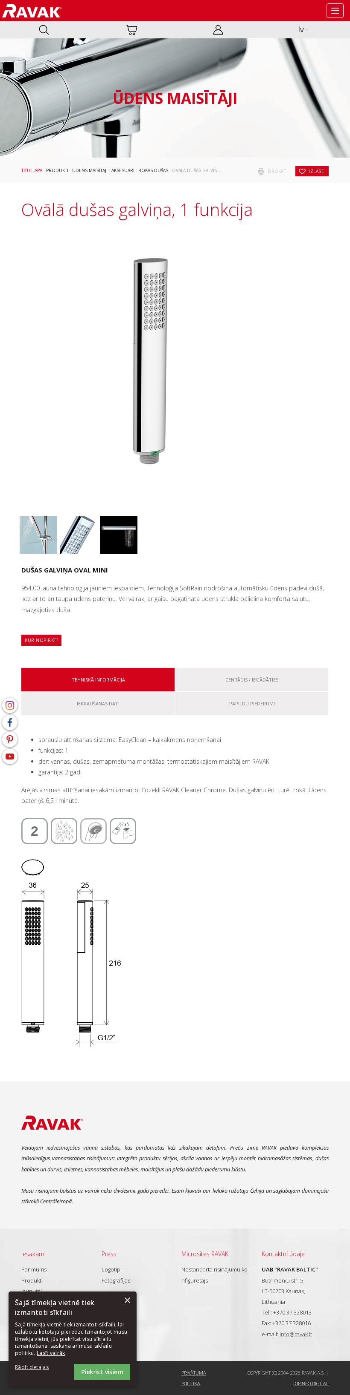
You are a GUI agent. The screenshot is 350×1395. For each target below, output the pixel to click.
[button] (38, 1367)
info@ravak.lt (296, 1334)
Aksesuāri (122, 170)
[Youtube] (10, 756)
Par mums (34, 1269)
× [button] (127, 1300)
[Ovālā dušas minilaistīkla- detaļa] (78, 535)
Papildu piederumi (252, 703)
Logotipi (112, 1269)
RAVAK (32, 10)
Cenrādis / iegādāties (251, 679)
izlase (316, 171)
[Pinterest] (10, 739)
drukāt (277, 171)
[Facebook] (10, 722)
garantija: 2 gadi (60, 772)
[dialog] (73, 1338)
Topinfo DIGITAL (311, 1383)
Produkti (57, 170)
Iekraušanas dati (98, 703)
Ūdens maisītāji (90, 170)
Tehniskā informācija (98, 679)
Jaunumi (31, 1291)
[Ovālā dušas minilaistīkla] (38, 535)
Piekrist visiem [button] (102, 1372)
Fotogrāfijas (116, 1280)
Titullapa (31, 170)
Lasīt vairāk (51, 1353)
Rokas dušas (153, 170)
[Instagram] (10, 705)
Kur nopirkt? (41, 640)
